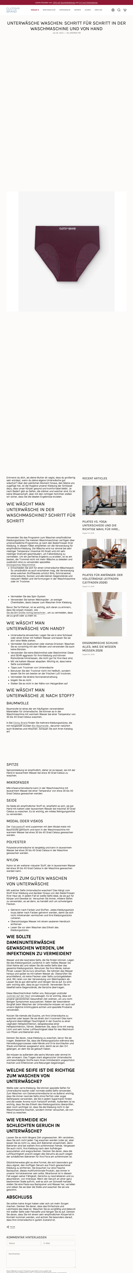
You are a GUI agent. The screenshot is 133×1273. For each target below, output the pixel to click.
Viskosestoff (18, 826)
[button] (49, 10)
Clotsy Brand (20, 722)
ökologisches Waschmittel (20, 564)
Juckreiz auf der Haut (18, 996)
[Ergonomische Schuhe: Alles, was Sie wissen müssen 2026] (104, 614)
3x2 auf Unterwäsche (88, 2)
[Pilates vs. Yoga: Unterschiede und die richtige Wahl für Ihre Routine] (104, 500)
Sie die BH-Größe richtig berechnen (25, 612)
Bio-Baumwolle (40, 725)
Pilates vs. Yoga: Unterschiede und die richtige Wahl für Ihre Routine (100, 525)
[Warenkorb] (125, 10)
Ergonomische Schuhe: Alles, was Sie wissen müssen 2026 (100, 646)
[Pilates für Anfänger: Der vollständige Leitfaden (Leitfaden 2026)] (104, 553)
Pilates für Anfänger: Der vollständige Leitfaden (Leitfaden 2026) (102, 578)
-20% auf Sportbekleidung (63, 2)
